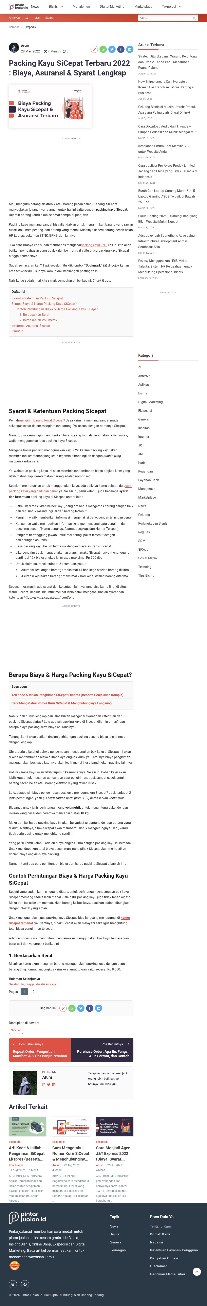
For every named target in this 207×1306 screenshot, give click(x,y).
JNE (37, 17)
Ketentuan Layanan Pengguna (174, 1250)
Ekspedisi (15, 1141)
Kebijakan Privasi (164, 1258)
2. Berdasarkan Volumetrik (38, 320)
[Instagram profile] (43, 1084)
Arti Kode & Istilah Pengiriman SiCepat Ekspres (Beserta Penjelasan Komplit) (68, 695)
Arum (25, 46)
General (143, 419)
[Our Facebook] (25, 1284)
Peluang (144, 515)
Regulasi (144, 532)
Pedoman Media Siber (167, 1274)
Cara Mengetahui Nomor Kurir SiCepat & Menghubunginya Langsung (62, 703)
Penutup (17, 331)
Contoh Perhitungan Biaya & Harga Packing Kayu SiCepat (57, 309)
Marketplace (143, 6)
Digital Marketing (112, 6)
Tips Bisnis (146, 575)
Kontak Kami (160, 1234)
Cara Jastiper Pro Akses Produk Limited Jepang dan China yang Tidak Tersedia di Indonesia (167, 171)
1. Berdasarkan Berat (34, 315)
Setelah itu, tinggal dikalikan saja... (33, 984)
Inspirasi (144, 428)
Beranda (14, 27)
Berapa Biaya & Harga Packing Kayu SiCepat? (44, 304)
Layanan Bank (148, 480)
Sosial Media (147, 558)
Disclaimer (158, 1266)
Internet (143, 437)
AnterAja (14, 17)
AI (139, 367)
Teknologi (169, 6)
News (35, 6)
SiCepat (49, 17)
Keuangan (145, 471)
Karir (141, 463)
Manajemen (81, 6)
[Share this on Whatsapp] (103, 49)
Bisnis (53, 6)
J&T (27, 17)
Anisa (56, 1165)
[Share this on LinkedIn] (129, 49)
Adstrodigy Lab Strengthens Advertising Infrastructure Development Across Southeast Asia (166, 241)
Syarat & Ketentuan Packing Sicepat (37, 298)
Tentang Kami (161, 1226)
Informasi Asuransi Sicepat (31, 326)
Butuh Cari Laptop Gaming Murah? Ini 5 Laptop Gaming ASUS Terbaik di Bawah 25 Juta (166, 196)
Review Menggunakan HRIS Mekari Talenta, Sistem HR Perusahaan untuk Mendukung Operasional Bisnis (165, 266)
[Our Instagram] (13, 1284)
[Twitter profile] (48, 1084)
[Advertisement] (71, 169)
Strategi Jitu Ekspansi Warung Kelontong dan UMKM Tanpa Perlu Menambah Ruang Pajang (167, 62)
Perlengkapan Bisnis (152, 523)
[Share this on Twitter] (112, 49)
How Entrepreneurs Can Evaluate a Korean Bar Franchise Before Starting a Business (166, 87)
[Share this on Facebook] (121, 49)
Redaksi (156, 1242)
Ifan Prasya (16, 1165)
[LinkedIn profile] (53, 1084)
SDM (141, 541)
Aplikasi (144, 385)
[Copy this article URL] (94, 49)
